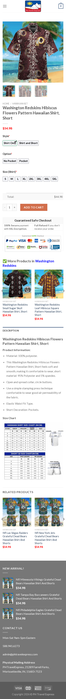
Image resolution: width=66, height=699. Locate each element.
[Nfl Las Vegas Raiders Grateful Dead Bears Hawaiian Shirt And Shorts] (17, 512)
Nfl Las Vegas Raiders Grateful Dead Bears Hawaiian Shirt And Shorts (15, 538)
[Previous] (8, 52)
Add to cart (34, 207)
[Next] (58, 52)
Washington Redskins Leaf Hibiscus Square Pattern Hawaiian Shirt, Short (48, 309)
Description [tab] (11, 330)
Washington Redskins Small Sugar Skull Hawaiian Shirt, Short (15, 308)
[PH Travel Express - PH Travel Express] (33, 6)
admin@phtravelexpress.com (20, 654)
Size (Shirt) (10, 171)
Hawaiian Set (20, 103)
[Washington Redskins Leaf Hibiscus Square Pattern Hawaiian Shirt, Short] (49, 284)
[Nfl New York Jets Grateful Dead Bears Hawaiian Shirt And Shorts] (49, 512)
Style (6, 136)
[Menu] (5, 6)
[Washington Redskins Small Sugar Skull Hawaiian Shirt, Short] (17, 284)
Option (7, 153)
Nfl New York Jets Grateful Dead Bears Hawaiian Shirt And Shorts (47, 538)
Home (6, 103)
